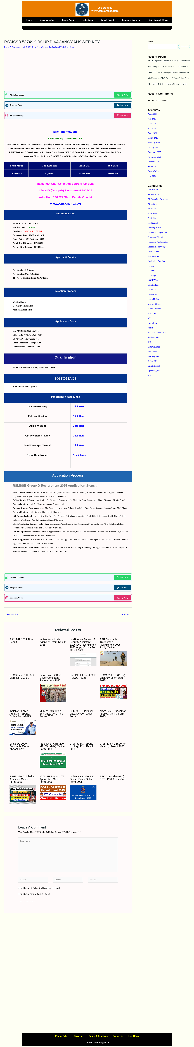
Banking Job (153, 223)
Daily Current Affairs (158, 20)
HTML (151, 266)
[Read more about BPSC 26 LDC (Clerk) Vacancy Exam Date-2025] (113, 691)
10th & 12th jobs (29, 47)
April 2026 (152, 133)
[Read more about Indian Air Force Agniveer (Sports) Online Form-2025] (23, 727)
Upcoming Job (154, 371)
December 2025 (154, 152)
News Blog (152, 323)
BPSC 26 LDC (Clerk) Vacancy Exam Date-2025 (112, 678)
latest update (153, 299)
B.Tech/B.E (153, 213)
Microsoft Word (154, 309)
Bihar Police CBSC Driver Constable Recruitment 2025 (50, 678)
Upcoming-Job (47, 20)
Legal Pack (133, 1036)
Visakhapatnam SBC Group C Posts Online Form (168, 78)
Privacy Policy (61, 1036)
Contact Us (118, 1036)
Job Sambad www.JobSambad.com (105, 9)
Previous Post (11, 614)
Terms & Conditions (98, 1036)
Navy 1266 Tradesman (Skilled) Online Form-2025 (113, 714)
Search (150, 41)
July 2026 (152, 119)
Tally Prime (152, 351)
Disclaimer (79, 1036)
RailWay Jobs (153, 337)
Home (29, 20)
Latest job (88, 20)
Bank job (152, 218)
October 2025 (153, 162)
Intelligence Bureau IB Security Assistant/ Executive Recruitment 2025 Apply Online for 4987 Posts (83, 644)
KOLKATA (153, 280)
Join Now (123, 95)
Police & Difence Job (156, 332)
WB (149, 375)
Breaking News (154, 228)
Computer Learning (131, 20)
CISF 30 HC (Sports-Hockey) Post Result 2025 (82, 746)
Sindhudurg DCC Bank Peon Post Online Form (168, 66)
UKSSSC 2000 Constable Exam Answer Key (19, 746)
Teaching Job (153, 356)
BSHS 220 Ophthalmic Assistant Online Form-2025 (23, 779)
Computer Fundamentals (158, 242)
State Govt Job (154, 347)
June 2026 (152, 123)
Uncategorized (154, 366)
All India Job (153, 204)
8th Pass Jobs (153, 194)
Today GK (152, 361)
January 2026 (153, 147)
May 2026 (152, 128)
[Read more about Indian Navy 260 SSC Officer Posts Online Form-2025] (83, 792)
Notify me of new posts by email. (35, 894)
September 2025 (154, 166)
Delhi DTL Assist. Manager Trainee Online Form (168, 72)
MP (149, 318)
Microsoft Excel (154, 304)
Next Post (126, 614)
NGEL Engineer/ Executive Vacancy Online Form (169, 61)
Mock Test (152, 313)
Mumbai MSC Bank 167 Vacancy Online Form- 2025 (51, 714)
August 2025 (153, 171)
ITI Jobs (151, 270)
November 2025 (154, 157)
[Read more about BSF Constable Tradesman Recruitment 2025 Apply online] (113, 658)
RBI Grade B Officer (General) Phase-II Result (167, 84)
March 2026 (153, 138)
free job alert (153, 256)
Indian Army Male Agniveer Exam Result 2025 (53, 642)
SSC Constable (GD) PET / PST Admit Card (113, 778)
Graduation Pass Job (156, 261)
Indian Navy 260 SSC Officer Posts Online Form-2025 (82, 779)
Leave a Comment (12, 47)
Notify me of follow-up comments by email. (40, 888)
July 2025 (152, 176)
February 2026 (154, 142)
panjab (150, 328)
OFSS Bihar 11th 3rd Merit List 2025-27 (22, 676)
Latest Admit (68, 20)
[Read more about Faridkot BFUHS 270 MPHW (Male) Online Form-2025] (53, 760)
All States (152, 209)
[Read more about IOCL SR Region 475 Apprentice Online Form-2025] (53, 792)
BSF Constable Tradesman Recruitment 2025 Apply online (110, 643)
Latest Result (42, 47)
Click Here (78, 406)
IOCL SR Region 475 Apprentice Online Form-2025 (52, 779)
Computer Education (156, 237)
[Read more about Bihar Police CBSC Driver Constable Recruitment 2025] (53, 693)
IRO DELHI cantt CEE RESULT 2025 (83, 676)
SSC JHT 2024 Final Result (21, 640)
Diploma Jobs (153, 251)
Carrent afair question (157, 232)
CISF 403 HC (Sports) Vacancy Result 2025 (113, 745)
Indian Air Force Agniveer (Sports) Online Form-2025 (20, 714)
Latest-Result (107, 20)
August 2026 (153, 114)
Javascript (152, 275)
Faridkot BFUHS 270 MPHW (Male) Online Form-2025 (52, 746)
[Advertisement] (68, 71)
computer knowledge (157, 247)
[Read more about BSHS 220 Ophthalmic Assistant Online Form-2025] (23, 794)
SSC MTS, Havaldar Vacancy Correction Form (81, 714)
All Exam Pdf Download (158, 199)
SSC (150, 342)
